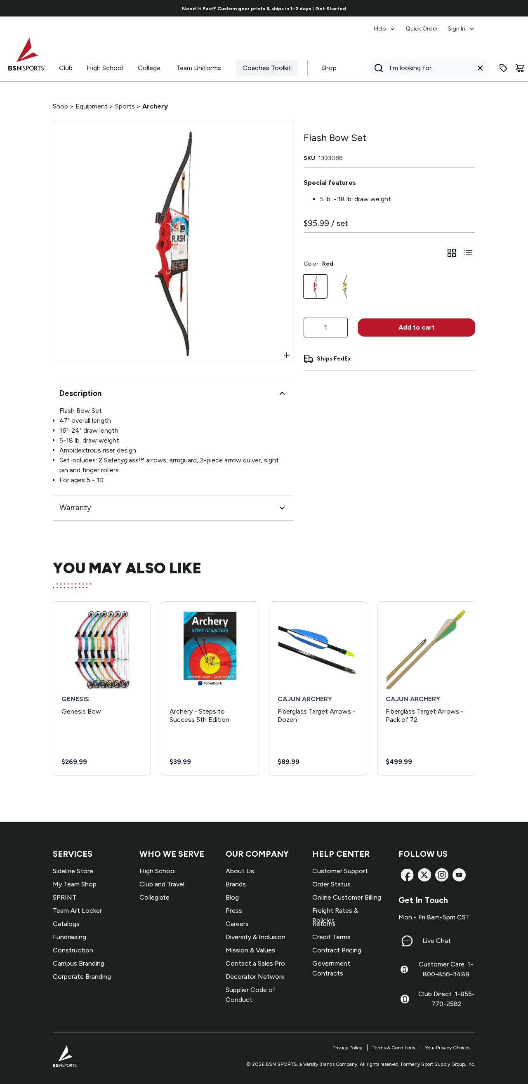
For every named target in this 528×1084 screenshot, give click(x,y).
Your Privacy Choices (447, 1048)
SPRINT (64, 897)
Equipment (91, 106)
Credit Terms (331, 937)
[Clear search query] (480, 68)
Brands (236, 884)
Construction (73, 950)
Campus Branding (78, 963)
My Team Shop (75, 884)
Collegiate (154, 897)
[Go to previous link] (58, 8)
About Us (240, 871)
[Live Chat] (407, 941)
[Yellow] (344, 286)
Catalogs (66, 924)
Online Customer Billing (346, 897)
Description (80, 393)
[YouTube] (459, 875)
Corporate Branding (82, 976)
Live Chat (436, 941)
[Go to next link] (470, 8)
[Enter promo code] (503, 68)
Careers (237, 924)
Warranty (75, 507)
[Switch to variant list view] (468, 253)
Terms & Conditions (393, 1048)
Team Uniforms (198, 68)
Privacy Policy (347, 1048)
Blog (232, 897)
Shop (329, 68)
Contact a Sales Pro (255, 963)
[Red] (315, 286)
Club (66, 68)
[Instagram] (441, 875)
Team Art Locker (77, 910)
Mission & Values (250, 950)
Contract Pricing (336, 950)
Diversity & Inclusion (255, 937)
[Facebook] (407, 875)
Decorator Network (255, 976)
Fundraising (69, 937)
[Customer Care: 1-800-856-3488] (404, 969)
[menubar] (424, 24)
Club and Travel (161, 884)
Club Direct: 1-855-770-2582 (446, 999)
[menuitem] (385, 24)
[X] (424, 875)
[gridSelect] (452, 253)
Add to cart (416, 327)
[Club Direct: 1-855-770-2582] (404, 999)
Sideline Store (73, 871)
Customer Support (340, 871)
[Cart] (520, 68)
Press (234, 910)
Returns (324, 924)
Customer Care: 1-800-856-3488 (446, 969)
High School (105, 68)
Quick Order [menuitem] (422, 28)
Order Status (331, 884)
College (149, 68)
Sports (125, 106)
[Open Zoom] (287, 355)
